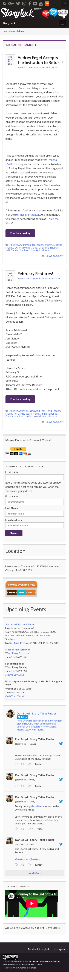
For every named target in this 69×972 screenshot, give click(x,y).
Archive (14, 244)
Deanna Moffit (44, 244)
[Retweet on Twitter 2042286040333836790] (23, 864)
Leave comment (55, 255)
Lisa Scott (24, 250)
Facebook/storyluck (39, 949)
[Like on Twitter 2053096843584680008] (30, 786)
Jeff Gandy (11, 250)
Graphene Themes (27, 967)
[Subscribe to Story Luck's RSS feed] (4, 2)
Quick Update (53, 278)
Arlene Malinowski (29, 410)
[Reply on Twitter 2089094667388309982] (17, 764)
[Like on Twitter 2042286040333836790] (30, 864)
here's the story (23, 413)
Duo (35, 247)
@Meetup (34, 859)
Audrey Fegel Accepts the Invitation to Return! (40, 60)
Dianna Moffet (23, 247)
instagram (59, 949)
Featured (31, 278)
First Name (11, 471)
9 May (32, 779)
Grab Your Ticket (14, 696)
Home (6, 31)
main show (32, 416)
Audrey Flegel (27, 244)
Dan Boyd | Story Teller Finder (34, 739)
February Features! (35, 273)
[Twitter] (18, 2)
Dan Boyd (46, 410)
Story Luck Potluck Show (19, 624)
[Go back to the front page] (34, 13)
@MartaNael (35, 806)
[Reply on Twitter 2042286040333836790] (17, 864)
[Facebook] (29, 2)
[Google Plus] (11, 2)
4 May (32, 801)
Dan (22, 67)
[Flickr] (35, 2)
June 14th (19, 642)
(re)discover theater (27, 214)
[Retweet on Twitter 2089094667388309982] (23, 764)
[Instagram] (24, 2)
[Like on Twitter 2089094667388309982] (30, 764)
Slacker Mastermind (17, 649)
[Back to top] (61, 964)
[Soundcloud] (47, 2)
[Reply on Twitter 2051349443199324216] (17, 829)
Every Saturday (20, 653)
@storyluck (20, 743)
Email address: (13, 519)
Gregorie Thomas (49, 247)
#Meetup (20, 859)
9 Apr (31, 844)
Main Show (51, 67)
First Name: (12, 496)
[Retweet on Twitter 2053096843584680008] (23, 786)
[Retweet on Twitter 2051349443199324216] (23, 829)
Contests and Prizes (36, 67)
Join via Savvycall (14, 674)
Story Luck (9, 23)
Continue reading (20, 233)
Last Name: (12, 508)
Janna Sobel (47, 413)
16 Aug (32, 743)
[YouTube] (41, 2)
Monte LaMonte (40, 250)
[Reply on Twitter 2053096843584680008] (17, 786)
